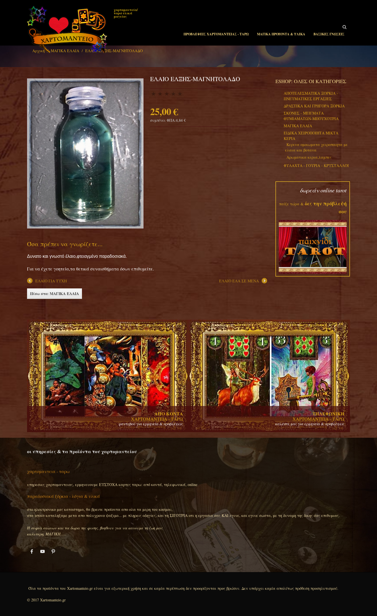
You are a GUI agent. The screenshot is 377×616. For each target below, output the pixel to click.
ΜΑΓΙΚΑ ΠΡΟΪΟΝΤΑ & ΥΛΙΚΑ (281, 34)
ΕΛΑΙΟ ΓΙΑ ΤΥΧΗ (51, 280)
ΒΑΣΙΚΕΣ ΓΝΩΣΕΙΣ (329, 34)
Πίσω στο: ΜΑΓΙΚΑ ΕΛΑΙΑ (54, 293)
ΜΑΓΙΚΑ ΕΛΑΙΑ (298, 125)
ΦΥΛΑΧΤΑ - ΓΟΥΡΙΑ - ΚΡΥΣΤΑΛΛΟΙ (316, 165)
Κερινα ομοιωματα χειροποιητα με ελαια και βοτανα (316, 147)
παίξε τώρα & (291, 203)
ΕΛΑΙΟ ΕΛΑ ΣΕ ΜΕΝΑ (239, 280)
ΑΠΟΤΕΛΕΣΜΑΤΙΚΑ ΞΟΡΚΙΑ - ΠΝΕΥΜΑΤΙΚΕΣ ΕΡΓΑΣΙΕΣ (311, 96)
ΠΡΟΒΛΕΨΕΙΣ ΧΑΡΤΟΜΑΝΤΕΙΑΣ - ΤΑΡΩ (216, 34)
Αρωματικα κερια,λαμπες (308, 157)
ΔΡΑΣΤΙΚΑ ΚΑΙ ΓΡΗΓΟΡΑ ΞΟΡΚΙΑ (314, 105)
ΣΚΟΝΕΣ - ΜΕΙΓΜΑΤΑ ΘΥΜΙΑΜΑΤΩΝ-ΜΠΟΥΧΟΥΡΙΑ (311, 115)
